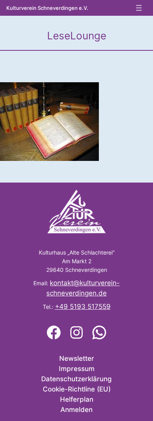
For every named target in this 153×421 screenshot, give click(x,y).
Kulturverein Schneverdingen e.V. (47, 8)
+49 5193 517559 (83, 306)
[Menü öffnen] (139, 8)
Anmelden (76, 410)
